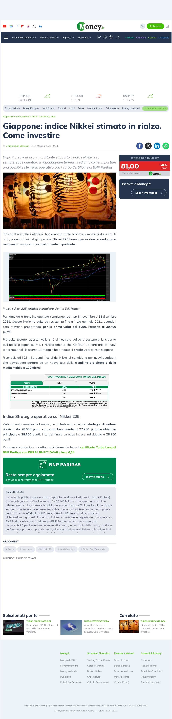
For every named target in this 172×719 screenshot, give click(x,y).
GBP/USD (129, 96)
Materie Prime (94, 108)
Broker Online (94, 671)
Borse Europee (31, 108)
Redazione (146, 660)
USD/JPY (76, 96)
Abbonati (155, 26)
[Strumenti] (111, 37)
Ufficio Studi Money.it (17, 145)
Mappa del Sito (68, 660)
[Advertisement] (59, 583)
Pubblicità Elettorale (71, 682)
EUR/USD (25, 96)
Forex (81, 108)
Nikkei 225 (45, 549)
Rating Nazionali (131, 108)
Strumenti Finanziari (98, 653)
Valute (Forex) (121, 682)
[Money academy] (105, 37)
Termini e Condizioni (151, 671)
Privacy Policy (148, 676)
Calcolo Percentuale (98, 682)
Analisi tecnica (67, 549)
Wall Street (48, 108)
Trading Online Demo (98, 660)
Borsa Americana (123, 671)
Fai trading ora (157, 108)
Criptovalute (112, 108)
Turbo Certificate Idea (43, 116)
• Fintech (141, 37)
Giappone (27, 549)
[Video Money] (117, 37)
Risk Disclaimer (149, 665)
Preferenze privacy (151, 682)
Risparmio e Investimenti (16, 116)
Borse (11, 549)
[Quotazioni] (99, 37)
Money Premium (69, 665)
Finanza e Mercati (124, 653)
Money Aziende (68, 671)
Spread (62, 108)
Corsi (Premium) (95, 665)
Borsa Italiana (12, 108)
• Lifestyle (163, 37)
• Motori (129, 37)
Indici (72, 108)
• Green (152, 37)
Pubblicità (65, 676)
